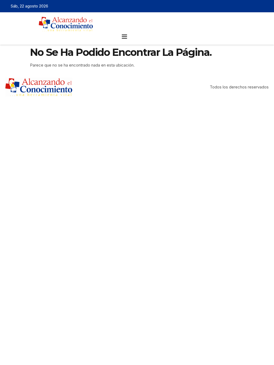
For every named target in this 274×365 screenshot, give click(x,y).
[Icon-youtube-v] (265, 6)
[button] (124, 36)
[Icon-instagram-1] (256, 6)
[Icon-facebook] (240, 6)
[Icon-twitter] (248, 6)
